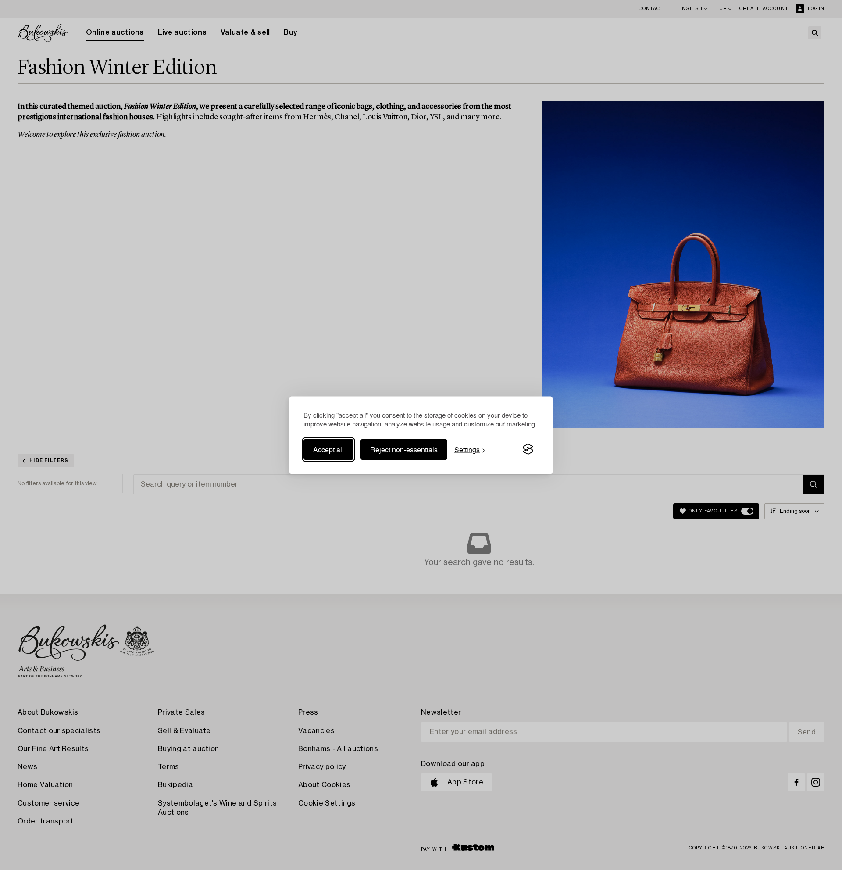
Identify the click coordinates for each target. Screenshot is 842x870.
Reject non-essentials (404, 449)
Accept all (328, 449)
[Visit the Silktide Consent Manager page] (528, 449)
